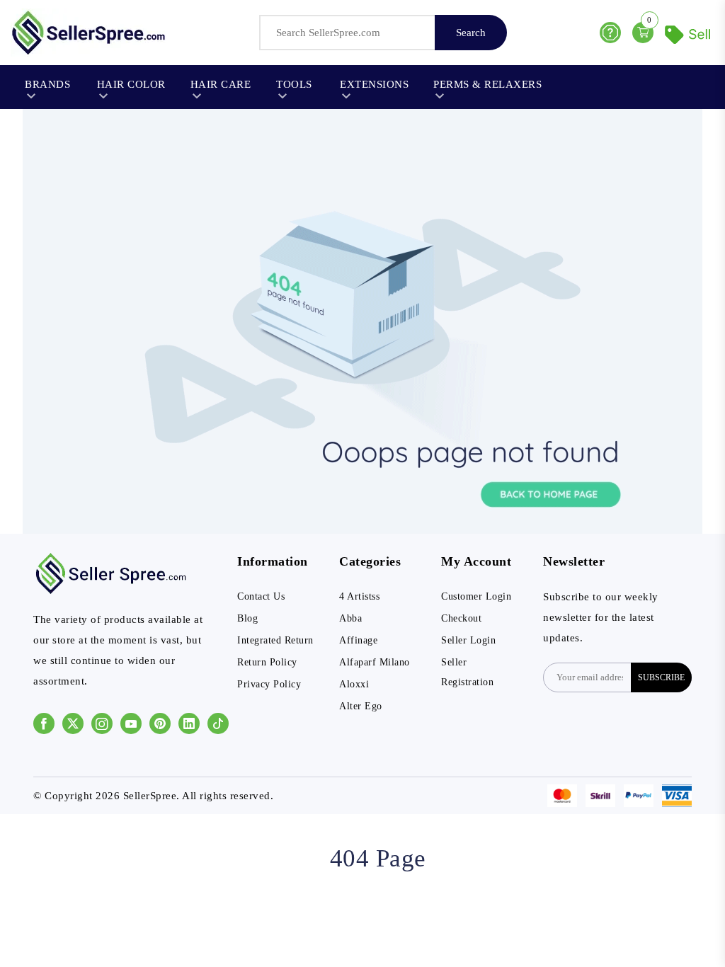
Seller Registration (467, 672)
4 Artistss (359, 596)
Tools (294, 84)
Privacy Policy (269, 684)
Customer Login (476, 596)
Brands (47, 84)
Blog (247, 618)
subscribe (661, 677)
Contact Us (261, 596)
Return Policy (267, 662)
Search (471, 32)
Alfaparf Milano (374, 662)
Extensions (374, 84)
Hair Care (220, 84)
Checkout (461, 618)
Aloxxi (354, 684)
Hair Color (131, 84)
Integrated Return (275, 640)
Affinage (358, 640)
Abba (350, 618)
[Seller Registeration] (689, 33)
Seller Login (468, 640)
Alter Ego (360, 706)
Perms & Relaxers (487, 84)
